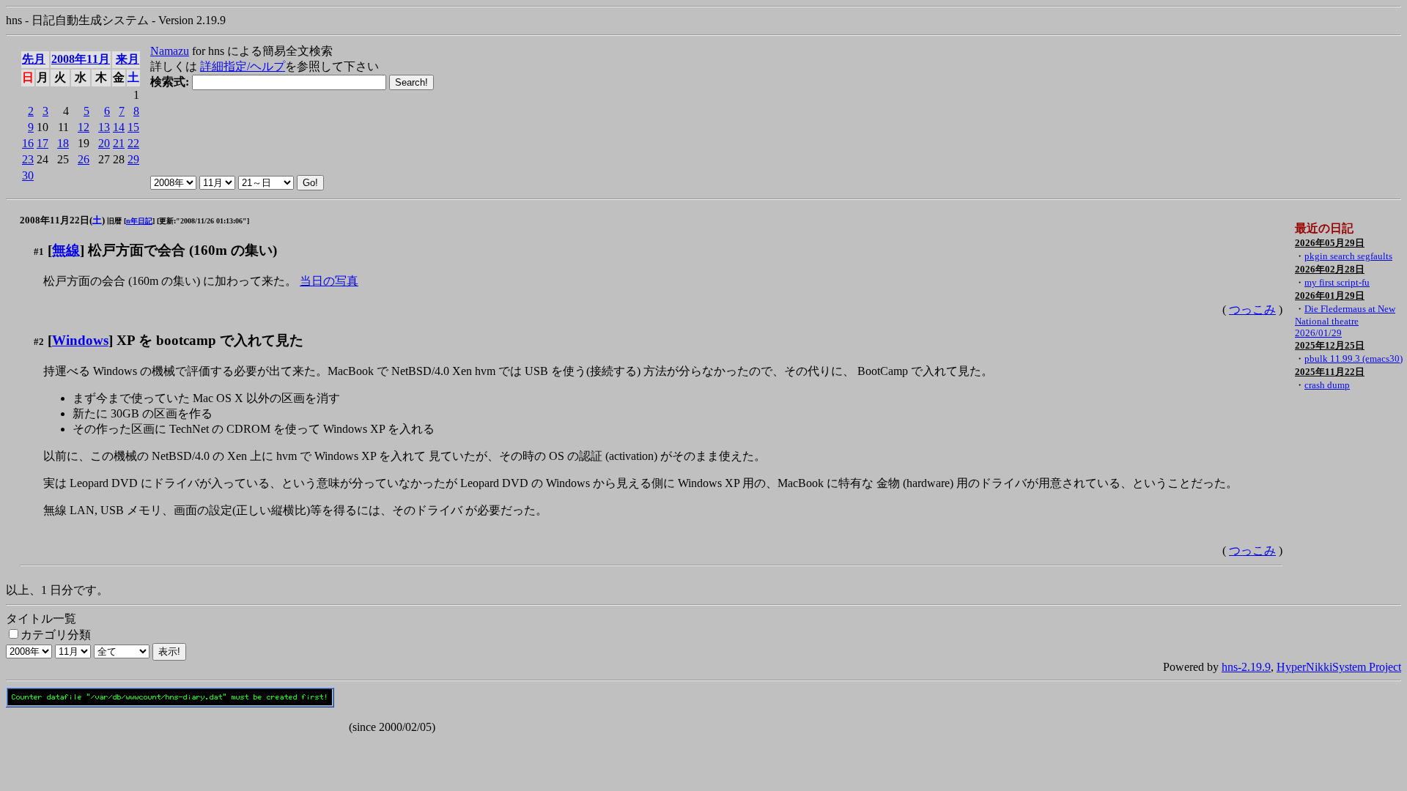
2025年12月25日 (1329, 345)
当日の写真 (329, 281)
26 (83, 159)
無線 (66, 250)
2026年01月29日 (1329, 295)
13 (104, 127)
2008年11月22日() (62, 220)
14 (119, 127)
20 (104, 143)
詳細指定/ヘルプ (242, 66)
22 (133, 143)
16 (28, 143)
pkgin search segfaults (1348, 255)
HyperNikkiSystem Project (1339, 667)
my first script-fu (1337, 282)
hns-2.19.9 (1246, 667)
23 (28, 159)
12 (83, 127)
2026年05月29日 (1329, 242)
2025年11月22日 (1329, 371)
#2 (39, 341)
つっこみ (1252, 309)
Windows (80, 340)
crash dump (1327, 384)
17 (42, 143)
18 (63, 143)
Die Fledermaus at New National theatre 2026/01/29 (1345, 320)
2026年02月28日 (1329, 269)
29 (133, 159)
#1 (39, 251)
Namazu (169, 51)
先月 (33, 59)
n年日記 (139, 221)
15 (133, 127)
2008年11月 (80, 59)
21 (119, 143)
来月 (127, 59)
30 (28, 175)
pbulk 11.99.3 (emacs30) (1353, 358)
